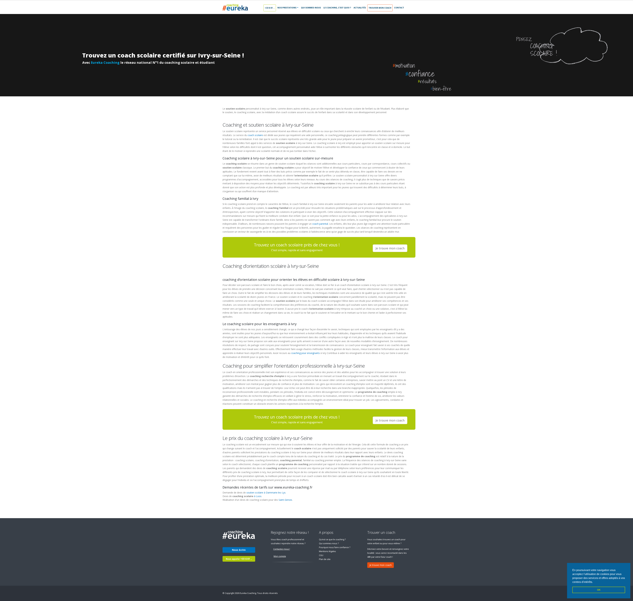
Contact (399, 7)
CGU (321, 555)
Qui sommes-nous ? (329, 543)
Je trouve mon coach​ (390, 248)
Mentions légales (327, 551)
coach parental (320, 223)
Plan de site (325, 559)
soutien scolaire (254, 492)
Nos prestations (286, 7)
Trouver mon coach (380, 7)
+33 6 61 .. (270, 7)
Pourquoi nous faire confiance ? (334, 547)
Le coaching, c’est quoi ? (337, 7)
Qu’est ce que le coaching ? (332, 539)
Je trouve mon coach (380, 565)
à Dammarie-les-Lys (275, 492)
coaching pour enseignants (305, 353)
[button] (593, 582)
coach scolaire (255, 135)
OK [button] (599, 589)
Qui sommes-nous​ (311, 7)
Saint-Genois (285, 499)
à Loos (257, 496)
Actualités (360, 7)
